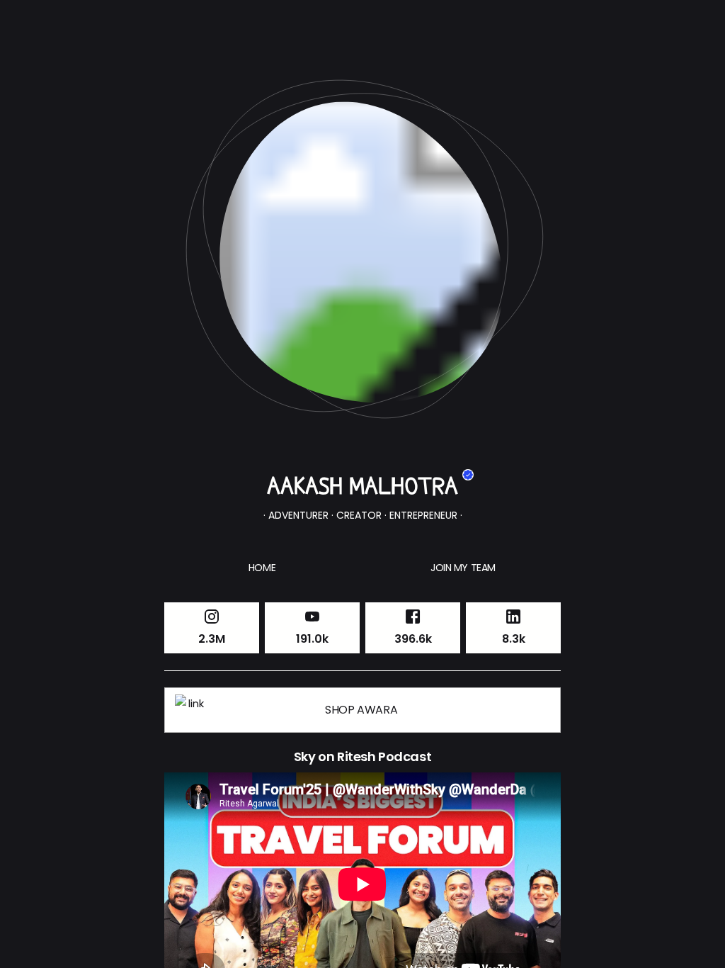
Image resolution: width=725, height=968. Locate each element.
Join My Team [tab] (463, 568)
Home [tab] (262, 568)
